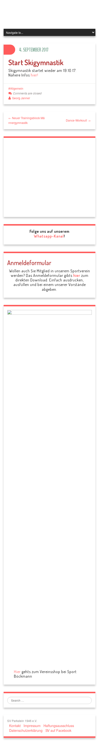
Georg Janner (21, 98)
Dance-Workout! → (78, 120)
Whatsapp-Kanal (49, 523)
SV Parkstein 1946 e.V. (48, 14)
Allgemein (16, 88)
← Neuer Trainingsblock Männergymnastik (26, 120)
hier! (34, 75)
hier (76, 563)
